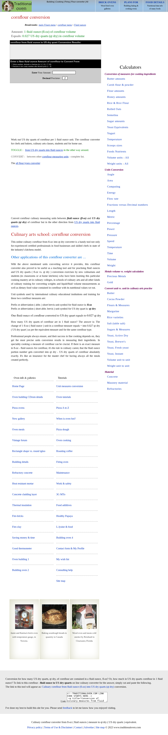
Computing (113, 186)
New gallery (18, 418)
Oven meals (18, 429)
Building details (20, 462)
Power (111, 229)
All (87, 2)
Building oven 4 (64, 537)
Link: (63, 701)
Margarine (113, 311)
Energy (111, 192)
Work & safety (63, 483)
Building (50, 2)
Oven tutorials (63, 397)
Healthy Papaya (64, 516)
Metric (111, 217)
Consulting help (64, 570)
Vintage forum (19, 440)
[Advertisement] (55, 112)
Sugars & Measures (118, 329)
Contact (78, 727)
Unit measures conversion (69, 386)
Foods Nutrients (116, 151)
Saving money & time (23, 537)
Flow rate (112, 198)
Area (110, 180)
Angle (110, 174)
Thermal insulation (22, 505)
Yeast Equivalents (117, 127)
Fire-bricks (17, 516)
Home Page (18, 386)
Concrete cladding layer (24, 494)
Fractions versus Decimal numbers (127, 204)
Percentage (113, 223)
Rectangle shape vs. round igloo (28, 451)
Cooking (59, 2)
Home (17, 6)
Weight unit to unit (118, 365)
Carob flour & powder (120, 84)
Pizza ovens (18, 407)
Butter (111, 293)
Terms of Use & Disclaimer (58, 727)
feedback (67, 707)
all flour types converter (28, 163)
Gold (110, 282)
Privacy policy (34, 727)
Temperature (114, 139)
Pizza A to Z (62, 407)
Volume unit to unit (118, 359)
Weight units (114, 163)
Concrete (112, 376)
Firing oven (62, 462)
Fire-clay (16, 526)
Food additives (64, 505)
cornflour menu (65, 25)
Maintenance (63, 472)
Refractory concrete (22, 472)
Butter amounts (116, 78)
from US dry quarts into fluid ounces (44, 150)
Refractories (114, 388)
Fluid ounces (80, 25)
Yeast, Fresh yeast (118, 347)
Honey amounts (116, 97)
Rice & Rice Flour (118, 103)
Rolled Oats (114, 109)
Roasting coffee (64, 451)
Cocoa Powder (116, 299)
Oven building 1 (20, 559)
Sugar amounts (116, 121)
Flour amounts (115, 90)
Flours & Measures (118, 305)
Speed (110, 241)
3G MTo (60, 494)
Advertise (89, 727)
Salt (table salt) (116, 323)
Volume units (115, 157)
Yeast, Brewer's (116, 341)
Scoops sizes (114, 145)
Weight (111, 265)
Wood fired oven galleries (107, 5)
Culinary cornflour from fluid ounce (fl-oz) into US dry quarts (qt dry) (78, 686)
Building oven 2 (20, 570)
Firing (67, 2)
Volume (111, 259)
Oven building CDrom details (27, 397)
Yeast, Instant (115, 353)
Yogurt (111, 133)
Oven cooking (63, 440)
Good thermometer (22, 548)
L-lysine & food (64, 526)
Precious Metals (116, 276)
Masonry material (117, 382)
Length (111, 210)
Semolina (112, 115)
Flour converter (78, 2)
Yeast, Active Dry (117, 335)
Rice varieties (115, 317)
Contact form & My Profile (70, 548)
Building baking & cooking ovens (131, 5)
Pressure (112, 235)
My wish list (62, 559)
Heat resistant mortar (22, 483)
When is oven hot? (66, 418)
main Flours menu (47, 25)
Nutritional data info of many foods (155, 5)
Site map (60, 580)
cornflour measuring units (55, 156)
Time (110, 253)
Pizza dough (62, 429)
